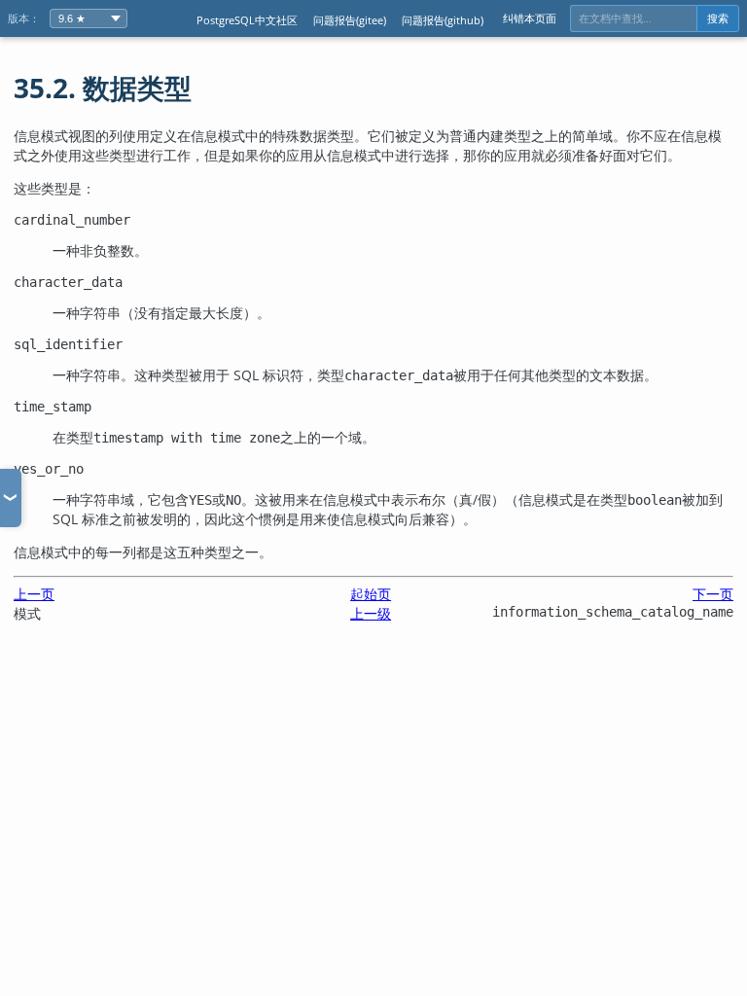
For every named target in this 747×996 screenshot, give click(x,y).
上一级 (370, 613)
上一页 (34, 594)
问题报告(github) (442, 20)
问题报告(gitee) (349, 20)
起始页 (370, 594)
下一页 (713, 594)
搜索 (718, 18)
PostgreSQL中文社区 (247, 20)
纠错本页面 (529, 18)
